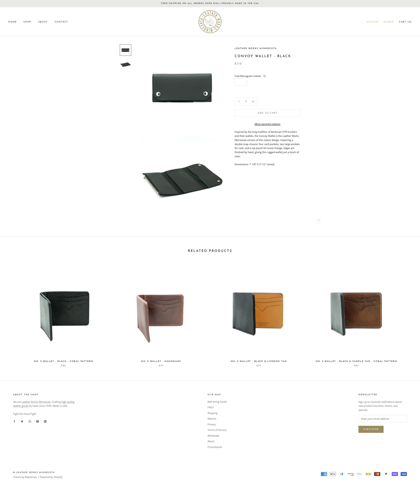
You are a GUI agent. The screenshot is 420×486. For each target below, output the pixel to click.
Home (12, 22)
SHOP (27, 22)
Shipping (212, 413)
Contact (61, 22)
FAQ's (211, 407)
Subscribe (371, 429)
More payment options (267, 123)
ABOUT (43, 22)
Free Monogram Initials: (248, 76)
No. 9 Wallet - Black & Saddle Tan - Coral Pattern (356, 361)
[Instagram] (30, 421)
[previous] (10, 312)
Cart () (405, 22)
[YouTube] (37, 421)
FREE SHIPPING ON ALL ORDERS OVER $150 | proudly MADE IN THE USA (210, 3)
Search (389, 22)
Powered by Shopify (51, 477)
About (211, 441)
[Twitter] (22, 421)
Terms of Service (217, 430)
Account (372, 22)
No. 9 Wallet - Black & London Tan (259, 361)
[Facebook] (14, 421)
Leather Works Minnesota (36, 401)
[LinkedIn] (45, 421)
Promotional (215, 447)
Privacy (212, 424)
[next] (409, 312)
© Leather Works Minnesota (34, 473)
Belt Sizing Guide (217, 401)
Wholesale (213, 435)
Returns (212, 418)
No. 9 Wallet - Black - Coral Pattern (63, 361)
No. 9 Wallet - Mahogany (161, 361)
